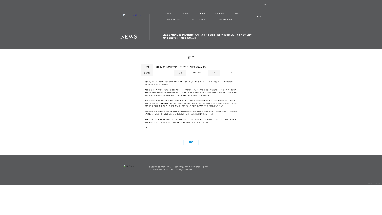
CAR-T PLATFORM (173, 19)
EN (265, 4)
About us (168, 13)
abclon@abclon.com (184, 170)
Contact (258, 16)
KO (262, 4)
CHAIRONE (377, 183)
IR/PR (237, 13)
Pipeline (202, 13)
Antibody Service (220, 13)
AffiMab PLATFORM (224, 19)
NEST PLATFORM (198, 19)
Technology (185, 13)
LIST (191, 142)
